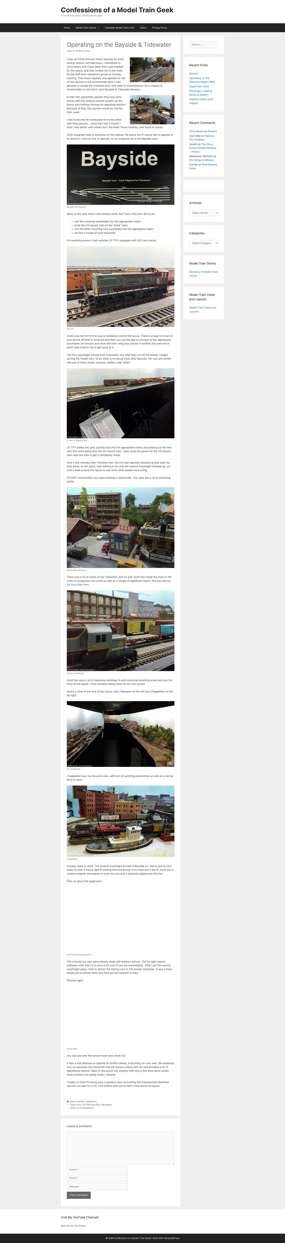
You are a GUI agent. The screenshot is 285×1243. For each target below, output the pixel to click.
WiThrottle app (93, 335)
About (143, 27)
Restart (193, 73)
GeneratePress (172, 1238)
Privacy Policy (159, 27)
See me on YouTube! (73, 1225)
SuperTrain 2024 (199, 86)
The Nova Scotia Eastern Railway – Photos (202, 148)
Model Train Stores (86, 27)
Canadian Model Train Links (119, 27)
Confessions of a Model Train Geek (117, 10)
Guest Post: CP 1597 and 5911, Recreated (91, 1104)
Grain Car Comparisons (82, 1108)
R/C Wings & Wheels (201, 160)
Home (67, 27)
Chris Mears (196, 131)
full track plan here (78, 584)
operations (91, 1101)
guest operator (77, 1101)
